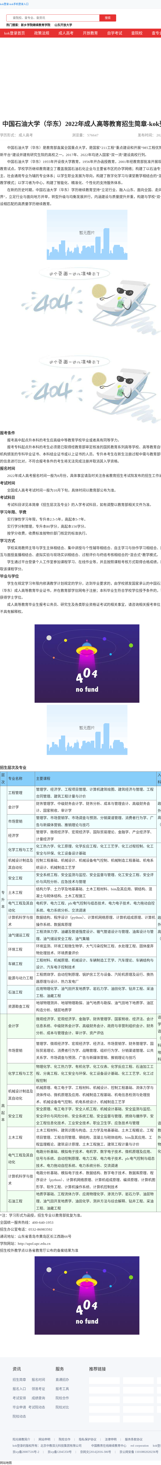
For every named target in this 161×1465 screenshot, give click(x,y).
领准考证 (38, 1389)
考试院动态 (36, 1407)
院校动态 (19, 1416)
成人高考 (66, 33)
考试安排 (19, 1398)
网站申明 (44, 1439)
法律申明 (111, 1439)
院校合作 (62, 1398)
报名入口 (19, 1389)
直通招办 (62, 1379)
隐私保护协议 (87, 1439)
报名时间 (38, 1379)
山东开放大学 (63, 25)
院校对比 (62, 1407)
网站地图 (6, 1462)
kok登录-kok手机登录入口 (14, 4)
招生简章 (19, 1379)
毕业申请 (19, 1407)
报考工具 (62, 1389)
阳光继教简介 (21, 1439)
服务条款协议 (134, 1439)
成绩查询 (38, 1398)
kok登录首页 (14, 33)
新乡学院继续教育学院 (35, 25)
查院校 (137, 33)
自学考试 (114, 33)
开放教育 (90, 33)
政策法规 (41, 33)
